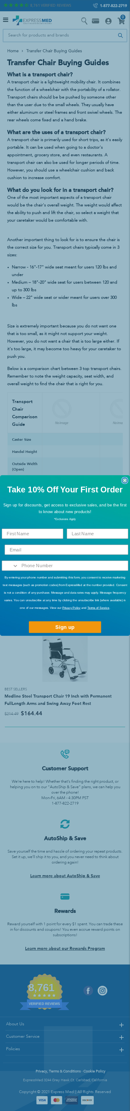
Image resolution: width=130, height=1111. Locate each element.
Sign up (64, 627)
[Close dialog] (125, 480)
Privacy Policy (71, 607)
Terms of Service (98, 607)
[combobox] (10, 566)
